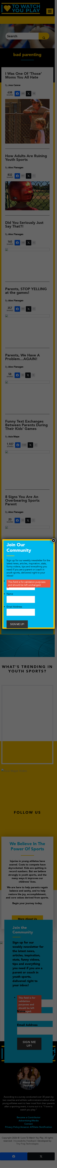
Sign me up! (17, 624)
